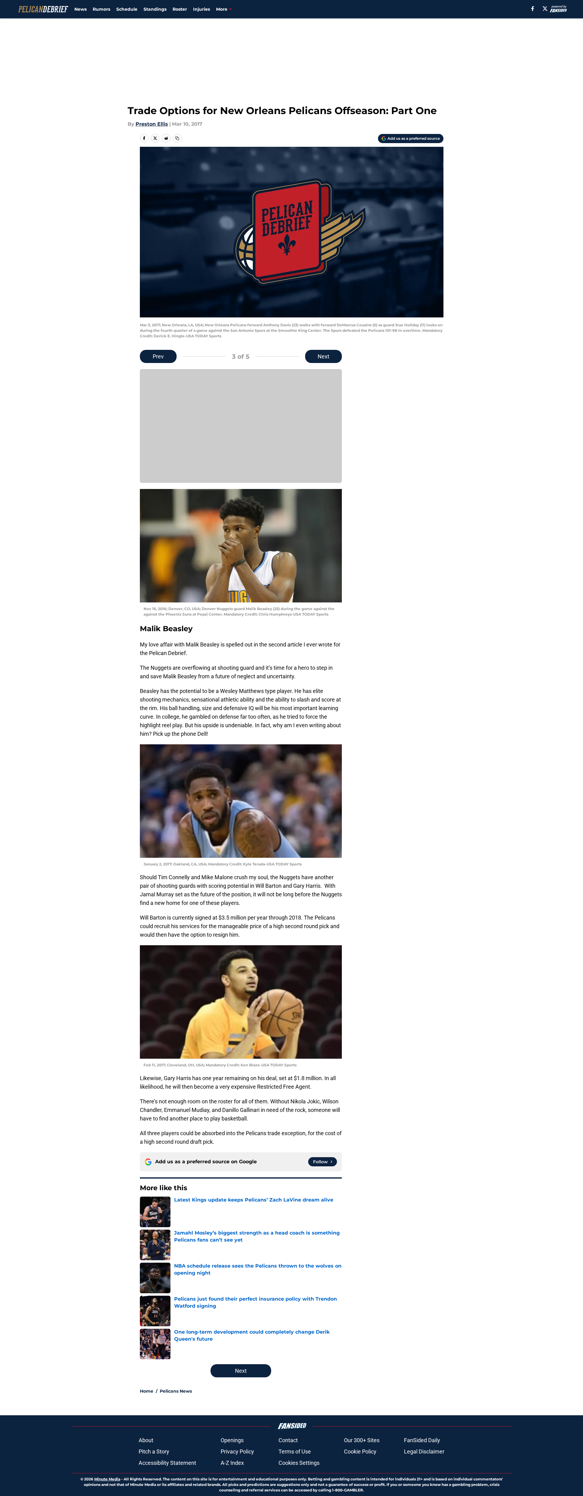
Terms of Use (294, 1451)
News (80, 9)
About (146, 1440)
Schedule (126, 9)
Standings (155, 9)
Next (323, 356)
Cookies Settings (299, 1463)
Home (146, 1391)
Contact (288, 1440)
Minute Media (107, 1479)
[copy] (177, 138)
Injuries (201, 9)
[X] (545, 8)
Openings (232, 1440)
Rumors (101, 9)
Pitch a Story (154, 1451)
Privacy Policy (237, 1451)
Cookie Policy (360, 1451)
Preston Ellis (152, 124)
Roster (180, 9)
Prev (158, 356)
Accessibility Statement (167, 1463)
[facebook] (532, 8)
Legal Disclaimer (424, 1451)
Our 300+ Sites (361, 1440)
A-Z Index (232, 1463)
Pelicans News (176, 1391)
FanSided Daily (422, 1440)
